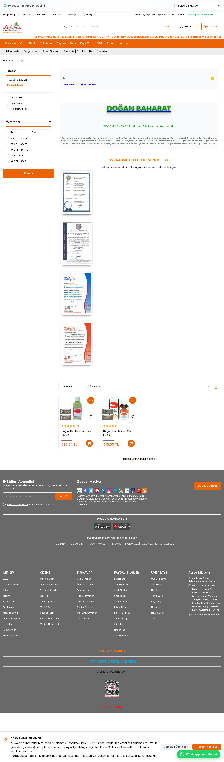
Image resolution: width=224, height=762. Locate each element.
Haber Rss (119, 630)
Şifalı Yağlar (120, 596)
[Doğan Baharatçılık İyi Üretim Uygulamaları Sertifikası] (140, 243)
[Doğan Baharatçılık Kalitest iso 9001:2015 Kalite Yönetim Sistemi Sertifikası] (140, 293)
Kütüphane (119, 579)
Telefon (180, 14)
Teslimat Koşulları (49, 590)
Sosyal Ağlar (9, 630)
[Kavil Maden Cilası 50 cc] (119, 408)
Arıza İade (156, 618)
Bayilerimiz (8, 607)
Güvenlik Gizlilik (48, 613)
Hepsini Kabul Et (207, 746)
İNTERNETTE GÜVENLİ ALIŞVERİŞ (112, 661)
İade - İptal (45, 596)
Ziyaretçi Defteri (11, 635)
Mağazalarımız (10, 613)
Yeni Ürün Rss (121, 635)
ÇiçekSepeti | (78, 543)
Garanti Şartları (47, 601)
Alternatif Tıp (121, 618)
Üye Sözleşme (158, 579)
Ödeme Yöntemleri (50, 584)
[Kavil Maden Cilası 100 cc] (77, 408)
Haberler (7, 624)
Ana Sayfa (8, 60)
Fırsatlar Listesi (85, 590)
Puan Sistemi (51, 51)
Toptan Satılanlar (85, 607)
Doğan (65, 431)
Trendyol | (116, 543)
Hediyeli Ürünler (85, 596)
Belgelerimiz (31, 51)
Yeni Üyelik (157, 584)
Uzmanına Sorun (11, 584)
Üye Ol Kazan (84, 579)
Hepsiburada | (132, 543)
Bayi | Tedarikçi (98, 51)
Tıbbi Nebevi (121, 584)
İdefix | (159, 543)
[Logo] (24, 26)
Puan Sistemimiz (85, 601)
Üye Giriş (155, 590)
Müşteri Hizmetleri (49, 624)
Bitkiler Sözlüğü (122, 613)
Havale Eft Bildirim (49, 618)
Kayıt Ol (64, 496)
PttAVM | (91, 543)
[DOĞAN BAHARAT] (213, 78)
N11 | (51, 543)
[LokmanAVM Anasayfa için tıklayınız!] (79, 78)
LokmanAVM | (61, 543)
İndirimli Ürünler (85, 584)
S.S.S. (6, 579)
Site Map (118, 624)
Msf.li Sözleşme (48, 607)
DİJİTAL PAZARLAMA (112, 671)
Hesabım (156, 607)
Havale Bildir (157, 613)
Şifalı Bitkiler (120, 590)
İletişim (6, 590)
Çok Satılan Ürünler (87, 613)
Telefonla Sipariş (11, 618)
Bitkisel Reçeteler (123, 607)
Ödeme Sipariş (47, 579)
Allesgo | (169, 543)
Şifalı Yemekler (122, 601)
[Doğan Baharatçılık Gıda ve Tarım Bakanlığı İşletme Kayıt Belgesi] (140, 192)
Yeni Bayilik (157, 596)
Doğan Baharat (87, 84)
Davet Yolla (83, 618)
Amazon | (103, 543)
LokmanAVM (112, 707)
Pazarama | (147, 543)
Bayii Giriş (156, 601)
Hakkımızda (12, 51)
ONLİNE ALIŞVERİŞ (112, 651)
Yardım (6, 596)
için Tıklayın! (202, 579)
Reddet (16, 755)
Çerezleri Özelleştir (176, 746)
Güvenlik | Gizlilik (74, 51)
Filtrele (28, 173)
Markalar (70, 84)
